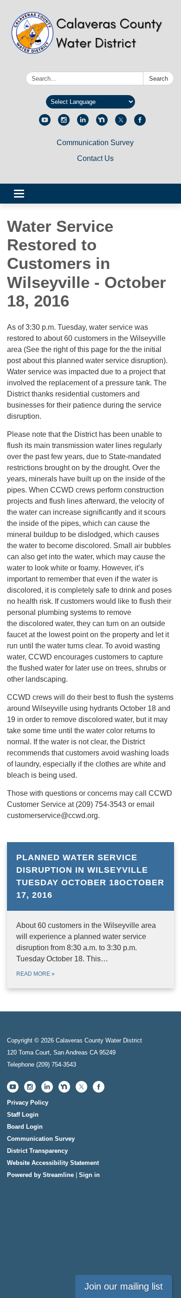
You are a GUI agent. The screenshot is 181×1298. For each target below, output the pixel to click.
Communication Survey (95, 143)
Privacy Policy (27, 1102)
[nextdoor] (102, 123)
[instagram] (64, 123)
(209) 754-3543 (56, 1064)
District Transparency (37, 1150)
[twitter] (121, 123)
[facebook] (140, 123)
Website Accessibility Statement (53, 1162)
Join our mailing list (123, 1286)
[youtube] (45, 123)
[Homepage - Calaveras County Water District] (90, 37)
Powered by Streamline (40, 1174)
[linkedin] (83, 123)
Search (158, 78)
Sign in (89, 1174)
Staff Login (23, 1114)
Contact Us (95, 158)
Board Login (25, 1126)
